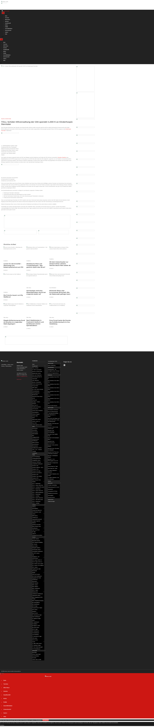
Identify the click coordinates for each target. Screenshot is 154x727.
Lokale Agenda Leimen (37, 424)
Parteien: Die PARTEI (37, 472)
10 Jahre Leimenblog (52, 485)
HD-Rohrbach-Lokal (36, 512)
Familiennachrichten (36, 406)
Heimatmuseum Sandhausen (35, 439)
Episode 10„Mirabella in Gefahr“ (53, 456)
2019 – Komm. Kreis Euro (37, 490)
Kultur (6, 25)
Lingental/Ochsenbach (37, 519)
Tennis (33, 641)
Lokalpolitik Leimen (36, 460)
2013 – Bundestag (36, 483)
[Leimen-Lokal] (5, 11)
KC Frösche (34, 544)
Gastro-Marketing (51, 365)
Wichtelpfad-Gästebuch (53, 409)
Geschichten (35, 428)
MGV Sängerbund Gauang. (38, 600)
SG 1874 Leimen (36, 553)
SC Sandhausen (35, 622)
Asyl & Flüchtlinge (36, 456)
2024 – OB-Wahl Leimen (37, 499)
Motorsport (34, 581)
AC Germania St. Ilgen (37, 614)
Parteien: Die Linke (36, 471)
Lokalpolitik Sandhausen (37, 463)
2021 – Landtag (35, 496)
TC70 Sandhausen (36, 648)
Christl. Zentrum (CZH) (37, 384)
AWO (33, 417)
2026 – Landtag (35, 503)
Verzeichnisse (51, 367)
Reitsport (34, 611)
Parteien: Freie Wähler (37, 476)
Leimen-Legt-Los (36, 421)
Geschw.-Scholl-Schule (6, 118)
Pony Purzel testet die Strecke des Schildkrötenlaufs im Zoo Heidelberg (60, 322)
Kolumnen (50, 375)
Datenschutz (50, 499)
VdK (33, 555)
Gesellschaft (8, 23)
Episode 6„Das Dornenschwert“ (51, 442)
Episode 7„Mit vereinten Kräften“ (53, 445)
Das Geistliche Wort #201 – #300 (54, 395)
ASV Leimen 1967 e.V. (37, 560)
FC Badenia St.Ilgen (36, 618)
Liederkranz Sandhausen (37, 593)
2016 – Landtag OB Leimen (38, 487)
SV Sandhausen (35, 631)
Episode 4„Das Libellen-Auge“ (53, 435)
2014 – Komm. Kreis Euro (37, 485)
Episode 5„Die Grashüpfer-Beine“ (53, 438)
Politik (6, 26)
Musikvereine (35, 591)
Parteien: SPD (35, 478)
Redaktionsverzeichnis (53, 493)
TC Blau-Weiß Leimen (37, 643)
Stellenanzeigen (51, 501)
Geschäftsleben (8, 28)
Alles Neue (7, 19)
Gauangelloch (35, 508)
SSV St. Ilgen (35, 629)
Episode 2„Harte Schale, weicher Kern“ (53, 427)
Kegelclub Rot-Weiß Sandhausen (36, 578)
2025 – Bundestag (36, 501)
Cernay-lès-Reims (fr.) (37, 510)
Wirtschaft (34, 650)
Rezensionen (35, 446)
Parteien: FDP (35, 474)
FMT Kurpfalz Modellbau (37, 542)
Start (6, 15)
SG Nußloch (34, 623)
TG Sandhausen (35, 632)
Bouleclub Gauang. (36, 540)
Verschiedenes (35, 412)
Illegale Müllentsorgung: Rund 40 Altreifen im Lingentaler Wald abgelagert (14, 322)
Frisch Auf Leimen (36, 574)
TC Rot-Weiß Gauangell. (37, 647)
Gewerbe (34, 657)
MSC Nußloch (35, 586)
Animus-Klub (35, 415)
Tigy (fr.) (34, 533)
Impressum (19, 379)
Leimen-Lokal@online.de (22, 376)
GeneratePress (18, 671)
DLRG (33, 398)
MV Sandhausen (35, 604)
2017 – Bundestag (36, 488)
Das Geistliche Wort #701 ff (53, 377)
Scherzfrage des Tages (53, 466)
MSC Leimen (35, 584)
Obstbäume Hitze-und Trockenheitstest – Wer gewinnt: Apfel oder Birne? (35, 265)
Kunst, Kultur (35, 546)
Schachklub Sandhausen (37, 551)
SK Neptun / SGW (36, 625)
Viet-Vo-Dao (35, 639)
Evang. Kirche (35, 385)
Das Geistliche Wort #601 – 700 (54, 381)
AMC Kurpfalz (35, 583)
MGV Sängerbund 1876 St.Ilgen (37, 598)
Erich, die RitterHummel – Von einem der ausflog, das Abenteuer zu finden (53, 414)
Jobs (6, 34)
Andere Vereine (35, 538)
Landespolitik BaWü (36, 458)
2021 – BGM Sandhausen (37, 492)
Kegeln (33, 572)
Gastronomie (50, 363)
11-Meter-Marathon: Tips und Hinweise (53, 478)
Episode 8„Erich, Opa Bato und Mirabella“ (53, 449)
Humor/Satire (35, 432)
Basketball (34, 570)
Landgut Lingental (36, 521)
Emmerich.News (51, 497)
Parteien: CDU (35, 469)
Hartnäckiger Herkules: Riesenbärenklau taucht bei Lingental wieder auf (36, 292)
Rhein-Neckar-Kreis (36, 480)
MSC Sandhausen (36, 588)
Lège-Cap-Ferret (36, 529)
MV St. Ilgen (34, 606)
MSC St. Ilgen (35, 590)
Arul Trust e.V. (35, 405)
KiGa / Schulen (35, 367)
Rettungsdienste (35, 392)
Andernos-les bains (36, 524)
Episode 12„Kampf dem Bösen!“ (53, 463)
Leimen (33, 513)
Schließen (2, 725)
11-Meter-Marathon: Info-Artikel (53, 474)
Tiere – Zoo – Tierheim (37, 449)
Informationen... (39, 720)
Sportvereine (35, 613)
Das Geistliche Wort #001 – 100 (54, 402)
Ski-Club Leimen (35, 627)
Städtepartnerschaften (37, 535)
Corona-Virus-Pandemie (37, 410)
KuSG (33, 620)
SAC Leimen (35, 567)
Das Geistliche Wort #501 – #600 (54, 385)
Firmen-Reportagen (36, 654)
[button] (3, 36)
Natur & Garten (35, 442)
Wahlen (34, 481)
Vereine (7, 21)
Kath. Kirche (34, 387)
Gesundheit (34, 430)
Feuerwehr (34, 400)
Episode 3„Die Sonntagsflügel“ (51, 431)
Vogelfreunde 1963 (36, 569)
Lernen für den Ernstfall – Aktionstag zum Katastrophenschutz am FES (13, 265)
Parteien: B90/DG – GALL (37, 467)
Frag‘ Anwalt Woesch (52, 405)
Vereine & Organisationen (53, 373)
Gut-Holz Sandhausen (37, 576)
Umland (34, 504)
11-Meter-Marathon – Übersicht (52, 471)
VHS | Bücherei (35, 380)
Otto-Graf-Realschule (37, 375)
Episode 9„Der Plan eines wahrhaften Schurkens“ (53, 452)
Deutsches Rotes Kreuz (37, 396)
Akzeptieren (45, 720)
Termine (7, 17)
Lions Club (34, 423)
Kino (33, 435)
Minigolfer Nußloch (36, 547)
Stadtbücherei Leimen (37, 447)
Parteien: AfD (35, 465)
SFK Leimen (34, 609)
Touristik (34, 451)
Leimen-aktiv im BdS (36, 659)
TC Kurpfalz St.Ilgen (36, 645)
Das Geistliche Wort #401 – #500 (54, 388)
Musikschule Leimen (36, 373)
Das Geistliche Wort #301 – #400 (54, 392)
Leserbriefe (34, 453)
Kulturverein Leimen (36, 419)
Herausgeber (50, 495)
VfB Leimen (34, 638)
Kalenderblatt (35, 433)
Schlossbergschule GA (37, 376)
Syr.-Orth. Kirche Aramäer (37, 389)
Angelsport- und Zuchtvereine (35, 557)
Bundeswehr (35, 394)
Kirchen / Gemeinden (36, 382)
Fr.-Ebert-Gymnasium (36, 369)
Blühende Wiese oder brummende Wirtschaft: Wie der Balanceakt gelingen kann (59, 292)
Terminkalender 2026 (52, 361)
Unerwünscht (8, 30)
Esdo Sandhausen (36, 616)
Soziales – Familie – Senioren (36, 402)
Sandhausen (35, 528)
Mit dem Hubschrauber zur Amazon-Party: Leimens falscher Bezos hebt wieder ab (60, 263)
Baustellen (34, 652)
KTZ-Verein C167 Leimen (37, 563)
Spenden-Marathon (62, 157)
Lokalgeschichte (35, 437)
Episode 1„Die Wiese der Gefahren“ (53, 424)
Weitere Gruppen (36, 414)
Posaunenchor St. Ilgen (37, 607)
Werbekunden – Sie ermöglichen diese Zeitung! (53, 370)
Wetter (49, 481)
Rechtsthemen (35, 444)
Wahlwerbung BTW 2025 (53, 487)
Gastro (6, 32)
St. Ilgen (34, 531)
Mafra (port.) (35, 515)
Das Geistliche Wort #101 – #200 (54, 399)
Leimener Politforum (36, 462)
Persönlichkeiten (35, 391)
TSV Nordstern (35, 634)
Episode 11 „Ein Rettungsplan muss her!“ (53, 460)
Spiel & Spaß (50, 407)
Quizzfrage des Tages (52, 468)
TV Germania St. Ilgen (37, 636)
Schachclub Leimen (36, 549)
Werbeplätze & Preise (52, 491)
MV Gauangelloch (36, 602)
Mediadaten (50, 489)
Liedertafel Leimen (36, 595)
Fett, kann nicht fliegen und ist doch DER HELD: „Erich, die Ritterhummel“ (53, 420)
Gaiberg (34, 506)
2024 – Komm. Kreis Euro (37, 497)
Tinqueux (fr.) (35, 517)
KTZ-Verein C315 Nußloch (38, 565)
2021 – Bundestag (36, 494)
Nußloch (34, 522)
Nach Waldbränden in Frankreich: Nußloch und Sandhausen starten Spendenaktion (35, 323)
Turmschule (34, 378)
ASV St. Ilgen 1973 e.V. (37, 561)
